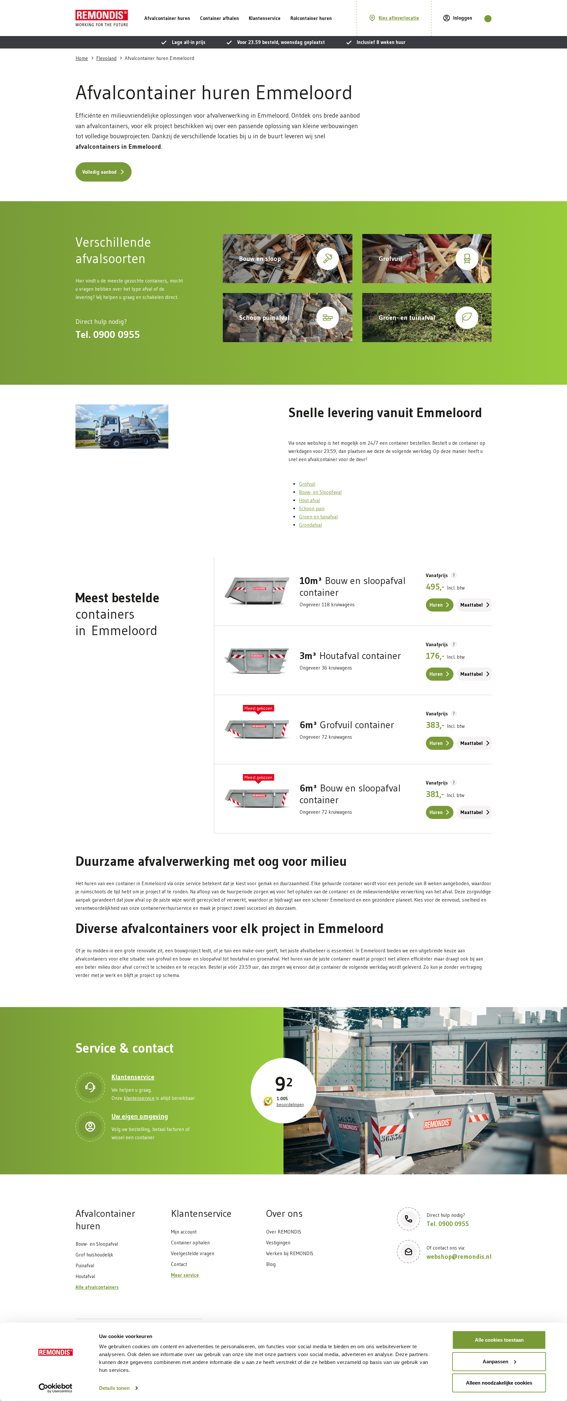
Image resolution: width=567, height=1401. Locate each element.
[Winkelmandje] (488, 18)
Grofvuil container (347, 725)
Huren (436, 605)
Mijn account (184, 1232)
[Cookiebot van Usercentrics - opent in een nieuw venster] (55, 1388)
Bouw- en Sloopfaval (320, 492)
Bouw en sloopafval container (353, 586)
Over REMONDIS (283, 1232)
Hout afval (309, 500)
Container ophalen (190, 1242)
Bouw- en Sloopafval (96, 1244)
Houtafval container (350, 656)
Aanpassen (495, 1361)
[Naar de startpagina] (101, 18)
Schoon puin (312, 508)
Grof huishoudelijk (94, 1255)
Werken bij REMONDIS (289, 1253)
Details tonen (114, 1388)
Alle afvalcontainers (97, 1287)
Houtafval (85, 1276)
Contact (179, 1264)
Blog (271, 1264)
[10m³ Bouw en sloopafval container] (257, 591)
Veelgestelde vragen (192, 1253)
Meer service (185, 1275)
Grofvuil (307, 484)
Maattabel (471, 605)
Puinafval (84, 1265)
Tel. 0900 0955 (107, 334)
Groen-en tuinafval (318, 517)
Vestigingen (278, 1242)
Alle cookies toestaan (499, 1340)
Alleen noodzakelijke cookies (499, 1383)
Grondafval (310, 525)
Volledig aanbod (99, 172)
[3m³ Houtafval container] (257, 660)
